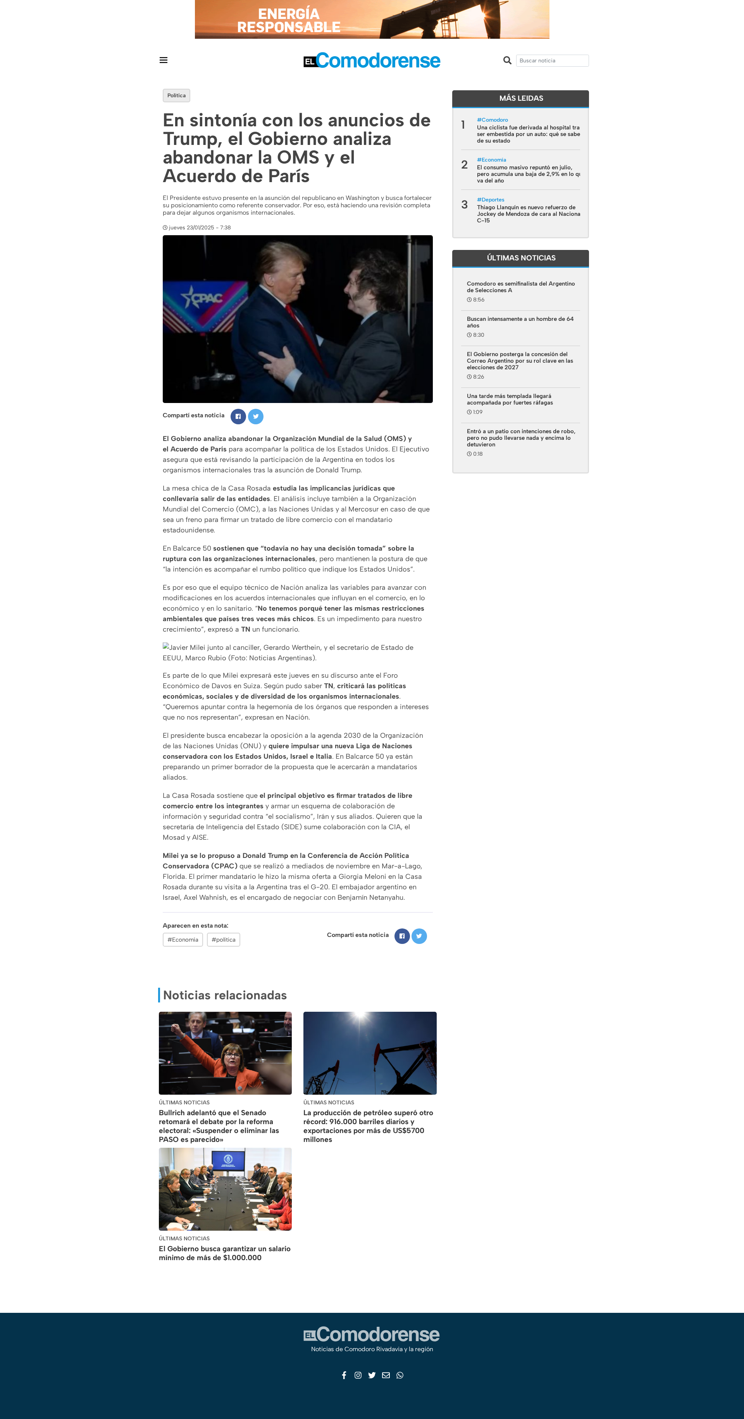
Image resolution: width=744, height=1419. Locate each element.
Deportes (493, 199)
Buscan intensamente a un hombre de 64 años (520, 322)
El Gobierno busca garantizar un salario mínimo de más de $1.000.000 (225, 1253)
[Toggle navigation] (163, 60)
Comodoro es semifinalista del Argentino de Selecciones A (521, 287)
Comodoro (495, 120)
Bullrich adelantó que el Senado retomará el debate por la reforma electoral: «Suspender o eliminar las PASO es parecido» (219, 1125)
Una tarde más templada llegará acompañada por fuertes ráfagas (510, 399)
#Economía (182, 939)
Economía (494, 160)
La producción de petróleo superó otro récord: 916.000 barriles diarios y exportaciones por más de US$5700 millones (368, 1125)
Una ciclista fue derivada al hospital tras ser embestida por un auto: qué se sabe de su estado (529, 134)
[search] (552, 61)
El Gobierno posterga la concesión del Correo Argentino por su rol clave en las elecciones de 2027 (520, 361)
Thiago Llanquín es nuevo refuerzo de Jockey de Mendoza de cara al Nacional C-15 (529, 214)
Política (176, 95)
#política (224, 939)
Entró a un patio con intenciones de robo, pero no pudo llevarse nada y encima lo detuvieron (521, 438)
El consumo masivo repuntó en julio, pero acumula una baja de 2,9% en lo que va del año (531, 174)
